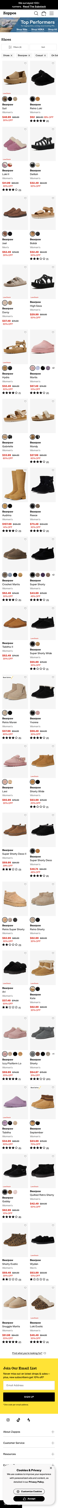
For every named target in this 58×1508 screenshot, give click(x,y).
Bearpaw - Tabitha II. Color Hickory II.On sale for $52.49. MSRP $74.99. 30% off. (15, 638)
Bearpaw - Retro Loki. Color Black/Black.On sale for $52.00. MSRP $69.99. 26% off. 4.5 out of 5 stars (43, 92)
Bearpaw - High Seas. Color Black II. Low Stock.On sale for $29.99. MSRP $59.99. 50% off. (43, 295)
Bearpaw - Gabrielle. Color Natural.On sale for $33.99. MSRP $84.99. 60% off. (15, 431)
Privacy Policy (36, 1482)
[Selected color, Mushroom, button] (4, 302)
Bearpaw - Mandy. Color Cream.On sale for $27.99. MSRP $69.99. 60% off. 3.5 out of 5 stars (43, 431)
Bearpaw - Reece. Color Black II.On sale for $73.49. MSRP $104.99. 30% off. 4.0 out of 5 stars (43, 500)
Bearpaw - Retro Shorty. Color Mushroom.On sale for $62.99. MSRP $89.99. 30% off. (43, 914)
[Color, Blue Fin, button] (10, 574)
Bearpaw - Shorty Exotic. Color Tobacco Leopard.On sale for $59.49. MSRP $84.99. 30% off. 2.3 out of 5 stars (15, 1252)
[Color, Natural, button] (37, 164)
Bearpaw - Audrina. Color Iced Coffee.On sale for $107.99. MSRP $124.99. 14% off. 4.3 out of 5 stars (15, 500)
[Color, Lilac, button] (37, 368)
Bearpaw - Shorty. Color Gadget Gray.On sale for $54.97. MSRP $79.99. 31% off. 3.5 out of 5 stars (43, 1048)
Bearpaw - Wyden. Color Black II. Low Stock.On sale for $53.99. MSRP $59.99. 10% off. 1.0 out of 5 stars (43, 1252)
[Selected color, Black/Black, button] (32, 98)
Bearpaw (22, 55)
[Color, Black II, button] (10, 98)
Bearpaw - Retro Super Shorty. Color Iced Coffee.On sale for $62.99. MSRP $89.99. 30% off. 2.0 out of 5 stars (15, 914)
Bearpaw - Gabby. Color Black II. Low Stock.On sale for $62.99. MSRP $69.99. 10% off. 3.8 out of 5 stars (15, 1186)
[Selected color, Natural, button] (4, 437)
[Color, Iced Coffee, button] (20, 574)
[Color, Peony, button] (37, 712)
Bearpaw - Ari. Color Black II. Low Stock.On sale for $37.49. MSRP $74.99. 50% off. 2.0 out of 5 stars (15, 981)
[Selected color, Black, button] (32, 574)
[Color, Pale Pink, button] (15, 1192)
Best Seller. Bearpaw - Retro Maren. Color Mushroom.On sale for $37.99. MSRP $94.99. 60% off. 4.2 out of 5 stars (15, 707)
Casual (39, 55)
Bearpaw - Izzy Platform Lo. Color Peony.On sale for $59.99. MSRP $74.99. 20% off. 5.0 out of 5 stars (15, 1048)
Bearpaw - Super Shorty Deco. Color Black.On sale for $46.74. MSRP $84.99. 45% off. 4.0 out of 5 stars (43, 845)
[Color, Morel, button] (37, 506)
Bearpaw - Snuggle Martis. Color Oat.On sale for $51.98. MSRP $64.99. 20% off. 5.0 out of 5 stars (15, 1314)
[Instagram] (8, 1419)
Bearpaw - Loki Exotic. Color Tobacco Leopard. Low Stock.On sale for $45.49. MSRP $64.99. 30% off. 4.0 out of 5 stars (43, 1314)
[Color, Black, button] (15, 919)
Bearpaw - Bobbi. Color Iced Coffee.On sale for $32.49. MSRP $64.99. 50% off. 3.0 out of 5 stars (43, 228)
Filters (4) (17, 47)
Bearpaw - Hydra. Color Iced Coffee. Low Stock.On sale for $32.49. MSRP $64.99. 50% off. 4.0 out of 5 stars (15, 362)
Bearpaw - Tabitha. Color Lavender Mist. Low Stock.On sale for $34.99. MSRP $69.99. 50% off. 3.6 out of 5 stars (15, 1117)
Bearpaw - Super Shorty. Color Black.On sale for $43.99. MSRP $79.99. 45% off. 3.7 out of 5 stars (43, 569)
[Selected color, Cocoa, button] (4, 233)
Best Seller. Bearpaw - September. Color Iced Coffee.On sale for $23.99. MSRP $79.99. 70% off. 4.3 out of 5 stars (43, 1117)
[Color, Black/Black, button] (42, 368)
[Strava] (28, 1419)
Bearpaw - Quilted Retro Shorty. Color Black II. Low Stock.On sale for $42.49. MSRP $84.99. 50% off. (43, 1186)
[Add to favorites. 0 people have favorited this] (25, 63)
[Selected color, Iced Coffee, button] (4, 98)
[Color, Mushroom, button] (15, 98)
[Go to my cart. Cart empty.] (44, 13)
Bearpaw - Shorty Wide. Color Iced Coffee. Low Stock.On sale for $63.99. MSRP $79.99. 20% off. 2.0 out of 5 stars (43, 776)
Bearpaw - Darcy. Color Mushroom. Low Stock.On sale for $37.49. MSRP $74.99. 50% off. (15, 295)
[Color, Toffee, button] (10, 302)
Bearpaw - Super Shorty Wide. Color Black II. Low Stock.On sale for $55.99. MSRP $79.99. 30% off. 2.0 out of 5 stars (43, 638)
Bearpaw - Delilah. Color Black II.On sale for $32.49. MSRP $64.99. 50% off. (43, 159)
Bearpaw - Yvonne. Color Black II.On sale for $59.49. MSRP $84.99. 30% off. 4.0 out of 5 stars (43, 707)
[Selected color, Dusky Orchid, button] (4, 164)
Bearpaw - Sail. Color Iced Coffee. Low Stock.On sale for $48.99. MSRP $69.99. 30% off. (15, 92)
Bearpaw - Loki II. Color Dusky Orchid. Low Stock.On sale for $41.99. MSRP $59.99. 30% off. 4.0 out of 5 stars (15, 159)
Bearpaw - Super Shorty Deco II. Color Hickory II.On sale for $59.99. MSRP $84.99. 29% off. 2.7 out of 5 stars (15, 845)
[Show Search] (36, 13)
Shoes (6, 55)
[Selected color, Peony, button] (32, 368)
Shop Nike (22, 29)
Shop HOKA (37, 29)
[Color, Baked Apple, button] (10, 164)
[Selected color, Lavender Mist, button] (4, 1123)
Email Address (15, 1385)
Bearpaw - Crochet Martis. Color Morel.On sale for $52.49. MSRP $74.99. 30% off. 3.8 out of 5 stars (15, 569)
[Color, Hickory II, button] (10, 1192)
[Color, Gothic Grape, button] (42, 574)
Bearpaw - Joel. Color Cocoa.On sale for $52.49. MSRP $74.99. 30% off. (15, 228)
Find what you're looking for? (27, 1353)
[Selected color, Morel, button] (4, 574)
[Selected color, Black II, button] (32, 164)
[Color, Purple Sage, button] (48, 368)
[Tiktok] (18, 1419)
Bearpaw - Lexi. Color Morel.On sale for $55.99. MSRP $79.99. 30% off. (15, 776)
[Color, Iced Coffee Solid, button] (37, 98)
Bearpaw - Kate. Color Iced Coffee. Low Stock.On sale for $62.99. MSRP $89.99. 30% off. (43, 981)
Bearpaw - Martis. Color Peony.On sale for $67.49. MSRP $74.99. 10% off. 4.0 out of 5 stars (43, 362)
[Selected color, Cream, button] (32, 437)
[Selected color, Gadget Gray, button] (32, 1054)
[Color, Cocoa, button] (37, 1054)
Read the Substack (34, 6)
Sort (43, 47)
